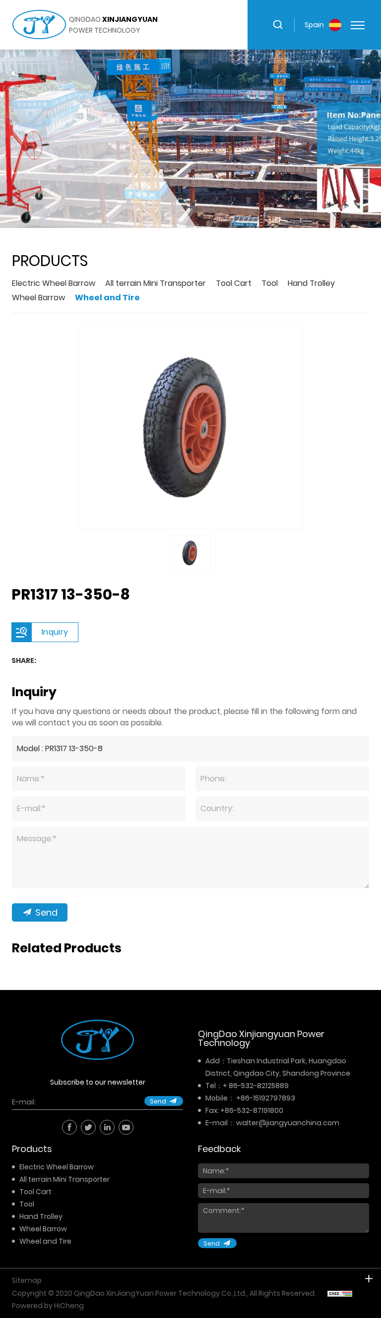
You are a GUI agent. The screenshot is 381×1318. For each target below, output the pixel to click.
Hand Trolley (311, 283)
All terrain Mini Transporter (155, 283)
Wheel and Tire (107, 297)
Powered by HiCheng (48, 1306)
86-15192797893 (268, 1098)
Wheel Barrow (38, 297)
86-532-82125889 (259, 1086)
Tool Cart (234, 283)
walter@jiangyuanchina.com (287, 1123)
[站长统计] (339, 1293)
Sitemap (27, 1280)
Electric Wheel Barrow (53, 283)
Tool (269, 283)
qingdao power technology (113, 24)
